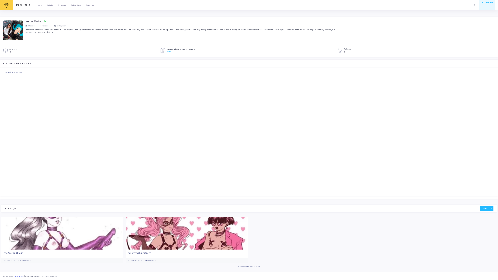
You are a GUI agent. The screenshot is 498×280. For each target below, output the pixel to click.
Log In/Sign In (487, 2)
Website (31, 26)
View (169, 52)
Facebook (46, 26)
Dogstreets (19, 276)
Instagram (61, 26)
